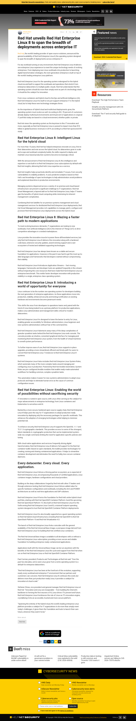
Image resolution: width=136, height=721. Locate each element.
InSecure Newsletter (50, 689)
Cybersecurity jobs (49, 698)
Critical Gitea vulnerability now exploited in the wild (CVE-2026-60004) (68, 658)
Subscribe (72, 706)
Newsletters (96, 11)
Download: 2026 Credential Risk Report (107, 57)
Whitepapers (81, 11)
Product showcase (54, 11)
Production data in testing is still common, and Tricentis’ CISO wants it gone (91, 659)
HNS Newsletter (79, 682)
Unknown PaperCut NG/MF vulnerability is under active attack (19, 658)
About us (97, 717)
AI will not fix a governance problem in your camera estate (43, 658)
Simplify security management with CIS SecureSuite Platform (107, 108)
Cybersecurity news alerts (83, 689)
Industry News (27, 32)
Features (31, 11)
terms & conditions (66, 711)
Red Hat (21, 53)
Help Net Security (68, 717)
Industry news (65, 11)
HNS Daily (45, 682)
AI (40, 11)
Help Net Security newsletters (33, 2)
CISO (37, 11)
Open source (77, 698)
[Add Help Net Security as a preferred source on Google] (80, 32)
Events (89, 11)
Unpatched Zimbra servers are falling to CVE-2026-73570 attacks (114, 658)
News (25, 11)
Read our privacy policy (86, 717)
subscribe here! (108, 2)
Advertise (103, 717)
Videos (44, 11)
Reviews (73, 11)
